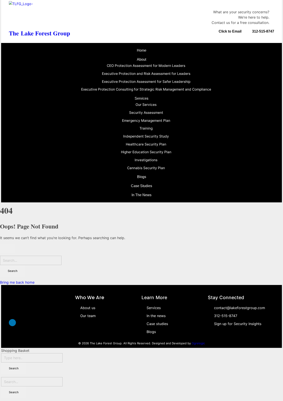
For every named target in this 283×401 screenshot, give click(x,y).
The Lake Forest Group (39, 33)
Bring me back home (17, 282)
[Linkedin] (12, 322)
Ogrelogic (198, 343)
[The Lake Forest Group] (39, 14)
